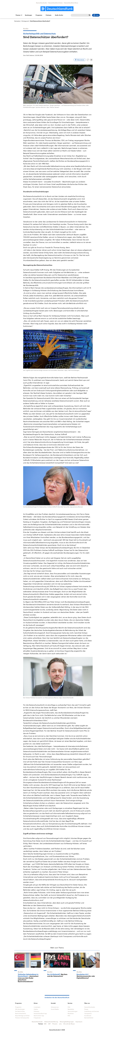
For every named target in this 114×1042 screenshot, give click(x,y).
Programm (39, 15)
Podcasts (48, 15)
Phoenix (54, 1024)
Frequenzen (37, 1018)
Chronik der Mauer (69, 1024)
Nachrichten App (39, 1015)
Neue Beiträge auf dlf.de (22, 1015)
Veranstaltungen (72, 1011)
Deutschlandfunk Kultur (55, 3)
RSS (69, 1015)
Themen (17, 15)
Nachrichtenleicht (20, 1013)
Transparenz (88, 1013)
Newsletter (71, 1009)
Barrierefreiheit (88, 1018)
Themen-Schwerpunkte (22, 1018)
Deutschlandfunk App (40, 1013)
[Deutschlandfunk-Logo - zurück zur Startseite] (57, 8)
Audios (36, 1009)
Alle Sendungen (20, 1009)
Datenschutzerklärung (51, 1021)
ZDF (49, 1024)
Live (97, 15)
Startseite (17, 21)
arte (60, 1024)
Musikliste (71, 1013)
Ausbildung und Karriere (91, 1011)
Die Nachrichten (20, 1011)
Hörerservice (55, 1007)
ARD (45, 1024)
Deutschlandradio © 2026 (57, 1030)
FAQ (69, 1007)
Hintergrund (25, 21)
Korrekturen (87, 1015)
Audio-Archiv (59, 15)
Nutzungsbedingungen (67, 1021)
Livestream (37, 1007)
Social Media (55, 1009)
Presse (86, 1009)
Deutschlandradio (41, 3)
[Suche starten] (89, 15)
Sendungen (28, 15)
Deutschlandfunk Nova (71, 3)
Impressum (79, 1021)
